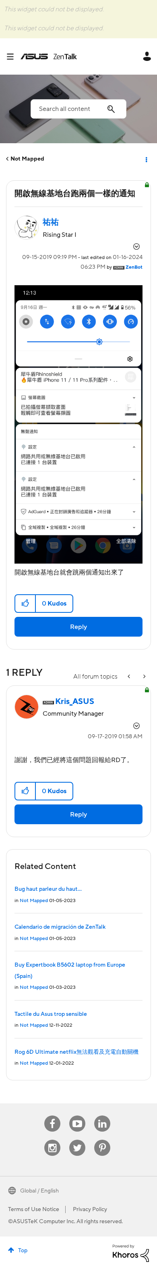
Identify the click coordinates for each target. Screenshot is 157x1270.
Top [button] (22, 1250)
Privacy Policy (90, 1209)
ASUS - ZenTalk (49, 56)
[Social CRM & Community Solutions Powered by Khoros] (131, 1253)
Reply (78, 627)
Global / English (39, 1191)
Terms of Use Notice (33, 1209)
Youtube (77, 1115)
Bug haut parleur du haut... (48, 889)
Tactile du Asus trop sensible (50, 1014)
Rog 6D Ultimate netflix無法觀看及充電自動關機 (76, 1052)
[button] (25, 603)
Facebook (52, 1115)
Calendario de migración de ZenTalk (59, 927)
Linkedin (102, 1115)
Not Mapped (27, 159)
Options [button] (145, 159)
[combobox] (78, 109)
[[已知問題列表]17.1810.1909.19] (143, 676)
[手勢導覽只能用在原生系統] (129, 676)
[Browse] (13, 56)
